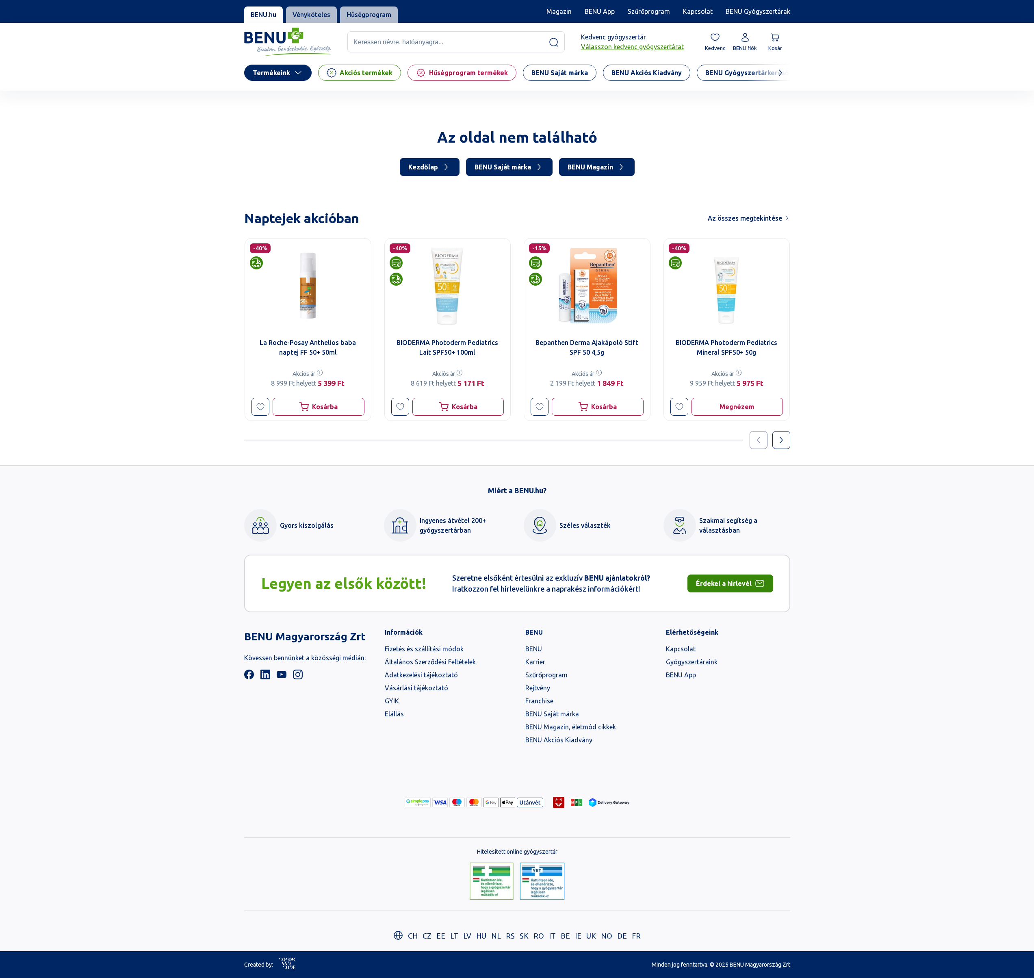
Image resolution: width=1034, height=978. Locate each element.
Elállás (394, 714)
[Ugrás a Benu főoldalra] (287, 42)
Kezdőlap (423, 167)
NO (606, 936)
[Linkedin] (265, 677)
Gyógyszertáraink (692, 662)
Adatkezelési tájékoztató (421, 675)
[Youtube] (281, 677)
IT (552, 936)
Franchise (539, 701)
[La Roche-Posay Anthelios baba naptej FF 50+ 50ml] (308, 286)
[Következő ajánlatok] (781, 440)
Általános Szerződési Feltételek (430, 662)
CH (413, 936)
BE (565, 936)
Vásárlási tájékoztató (416, 688)
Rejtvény (537, 688)
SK (524, 936)
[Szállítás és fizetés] (418, 802)
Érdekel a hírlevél (724, 583)
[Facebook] (249, 677)
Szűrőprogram (649, 11)
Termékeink (271, 72)
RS (510, 936)
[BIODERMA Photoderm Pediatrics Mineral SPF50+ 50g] (726, 286)
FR (636, 936)
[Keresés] (554, 42)
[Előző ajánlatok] (758, 440)
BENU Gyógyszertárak (758, 11)
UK (591, 936)
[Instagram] (298, 677)
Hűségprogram (369, 14)
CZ (427, 936)
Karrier (535, 662)
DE (622, 936)
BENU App (600, 11)
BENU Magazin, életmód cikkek (570, 727)
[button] (260, 407)
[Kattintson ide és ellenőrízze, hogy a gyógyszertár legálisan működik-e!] (492, 882)
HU (481, 936)
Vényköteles (311, 14)
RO (538, 936)
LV (467, 936)
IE (578, 936)
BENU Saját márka (503, 167)
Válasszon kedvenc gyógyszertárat (632, 47)
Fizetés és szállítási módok (424, 649)
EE (440, 936)
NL (496, 936)
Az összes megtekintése (745, 218)
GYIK (392, 701)
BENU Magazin (590, 167)
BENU (533, 649)
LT (454, 936)
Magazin (559, 11)
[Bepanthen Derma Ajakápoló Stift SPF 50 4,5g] (587, 286)
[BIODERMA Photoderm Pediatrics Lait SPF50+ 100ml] (447, 286)
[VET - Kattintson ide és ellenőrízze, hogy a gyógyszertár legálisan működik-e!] (542, 882)
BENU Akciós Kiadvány (558, 740)
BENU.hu (263, 14)
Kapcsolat (698, 11)
